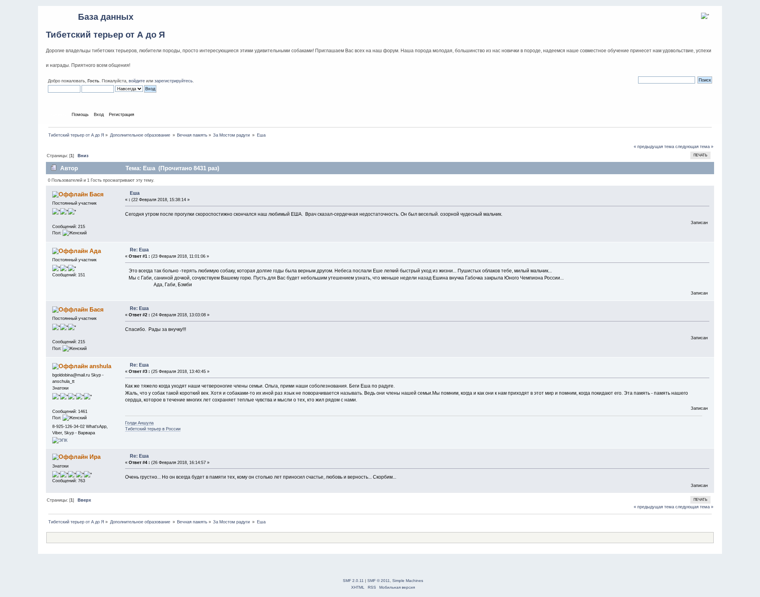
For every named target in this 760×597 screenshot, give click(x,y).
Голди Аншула (139, 422)
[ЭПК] (59, 440)
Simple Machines (407, 580)
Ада (95, 250)
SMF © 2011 (378, 580)
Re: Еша (139, 250)
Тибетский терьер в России (152, 428)
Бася (96, 194)
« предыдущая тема (654, 146)
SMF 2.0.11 (353, 580)
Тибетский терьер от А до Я (105, 35)
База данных (105, 17)
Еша (135, 193)
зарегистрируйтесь (173, 80)
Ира (95, 456)
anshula (100, 366)
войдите (137, 80)
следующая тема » (694, 146)
